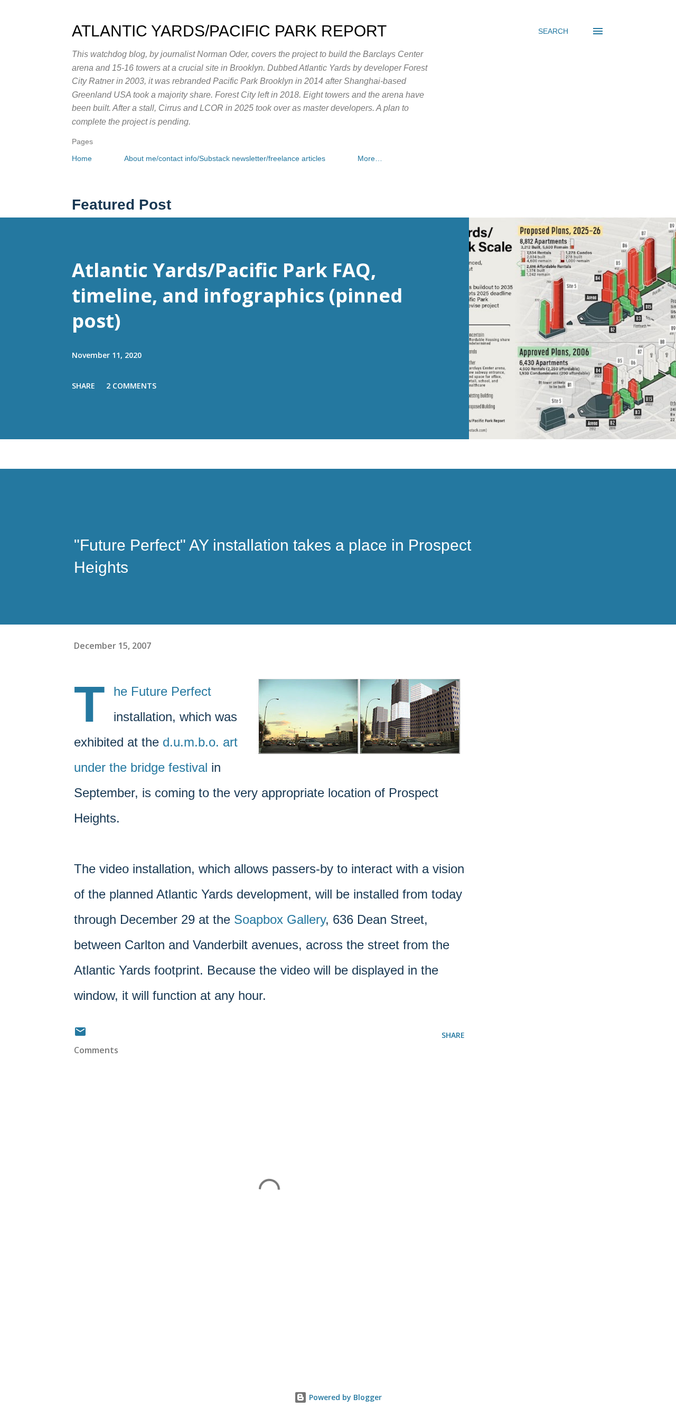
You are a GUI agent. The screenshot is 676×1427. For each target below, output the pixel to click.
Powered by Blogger (344, 1397)
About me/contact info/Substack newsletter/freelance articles (224, 158)
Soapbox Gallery (279, 919)
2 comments (131, 386)
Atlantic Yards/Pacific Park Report (229, 31)
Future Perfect (171, 691)
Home (82, 158)
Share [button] (83, 386)
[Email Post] (80, 1035)
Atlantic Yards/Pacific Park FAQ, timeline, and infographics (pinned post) (237, 295)
